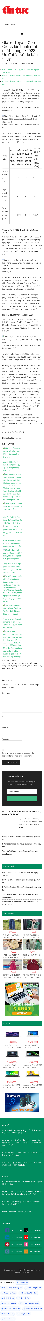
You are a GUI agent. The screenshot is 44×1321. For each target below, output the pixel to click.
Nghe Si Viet (23, 1298)
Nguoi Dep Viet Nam (28, 1293)
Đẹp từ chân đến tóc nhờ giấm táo (16, 1211)
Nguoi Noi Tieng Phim (11, 1309)
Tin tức (13, 661)
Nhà (35, 666)
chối (37, 663)
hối (29, 666)
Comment (6, 693)
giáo (23, 666)
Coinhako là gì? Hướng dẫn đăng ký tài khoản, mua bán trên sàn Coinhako (21, 1163)
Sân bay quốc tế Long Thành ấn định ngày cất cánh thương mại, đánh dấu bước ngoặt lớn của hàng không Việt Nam (12, 494)
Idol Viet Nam (8, 1298)
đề (11, 666)
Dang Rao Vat (24, 1314)
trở (12, 668)
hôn (32, 666)
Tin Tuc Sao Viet (9, 1303)
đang (8, 666)
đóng (15, 666)
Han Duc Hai (7, 1314)
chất (30, 663)
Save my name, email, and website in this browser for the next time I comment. (18, 754)
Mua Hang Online (33, 1288)
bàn (19, 663)
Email (5, 728)
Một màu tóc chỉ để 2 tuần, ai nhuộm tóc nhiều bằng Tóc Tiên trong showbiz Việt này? (22, 1192)
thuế (8, 668)
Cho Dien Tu (22, 1282)
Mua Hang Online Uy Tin (12, 1288)
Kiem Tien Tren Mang (33, 1309)
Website (5, 739)
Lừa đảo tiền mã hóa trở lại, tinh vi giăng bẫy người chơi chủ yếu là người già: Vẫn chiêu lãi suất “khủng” (21, 1142)
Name (5, 717)
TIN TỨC (22, 9)
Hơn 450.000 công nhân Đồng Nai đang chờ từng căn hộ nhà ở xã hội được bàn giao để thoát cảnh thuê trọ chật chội (12, 651)
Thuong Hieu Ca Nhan (29, 1303)
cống (4, 666)
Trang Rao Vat (8, 1319)
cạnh (26, 663)
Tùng (15, 668)
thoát (4, 668)
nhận (39, 666)
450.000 (14, 663)
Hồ (26, 666)
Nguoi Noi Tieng (9, 1293)
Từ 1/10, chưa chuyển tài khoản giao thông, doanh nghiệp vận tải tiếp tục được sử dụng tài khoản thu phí (12, 596)
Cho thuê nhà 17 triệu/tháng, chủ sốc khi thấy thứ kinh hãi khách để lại (21, 1131)
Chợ (34, 663)
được (19, 666)
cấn (23, 663)
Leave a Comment (26, 64)
